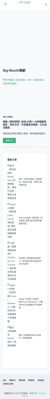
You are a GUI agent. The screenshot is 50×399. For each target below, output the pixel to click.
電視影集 (31, 380)
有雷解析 (10, 117)
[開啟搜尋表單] (46, 5)
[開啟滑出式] (5, 4)
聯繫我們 (33, 393)
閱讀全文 (9, 140)
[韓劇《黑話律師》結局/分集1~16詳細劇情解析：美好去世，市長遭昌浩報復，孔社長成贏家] (25, 94)
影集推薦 (41, 380)
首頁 (4, 380)
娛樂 (4, 117)
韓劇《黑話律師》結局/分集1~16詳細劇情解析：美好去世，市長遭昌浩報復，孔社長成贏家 (25, 124)
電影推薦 (22, 380)
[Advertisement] (25, 35)
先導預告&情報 (8, 384)
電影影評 (12, 380)
